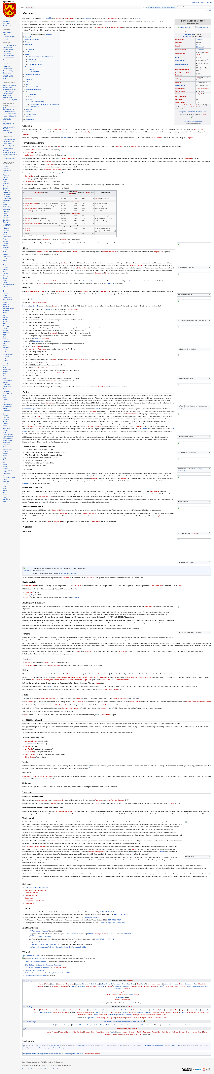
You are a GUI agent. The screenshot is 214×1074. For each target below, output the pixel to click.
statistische (46, 239)
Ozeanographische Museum (36, 846)
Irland (133, 984)
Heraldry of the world (9, 116)
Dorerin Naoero (7, 380)
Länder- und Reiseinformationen (36, 968)
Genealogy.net (7, 73)
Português (6, 415)
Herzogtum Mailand (93, 1025)
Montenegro (55, 986)
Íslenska (5, 317)
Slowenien (153, 986)
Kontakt (5, 39)
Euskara (5, 254)
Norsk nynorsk (7, 393)
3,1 (32, 936)
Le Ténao (107, 206)
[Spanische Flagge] (29, 1021)
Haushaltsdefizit (156, 586)
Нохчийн (5, 216)
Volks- (75, 191)
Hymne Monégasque (202, 88)
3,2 (34, 936)
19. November (30, 665)
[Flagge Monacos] (184, 27)
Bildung (27, 595)
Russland (109, 986)
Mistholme (6, 150)
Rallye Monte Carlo (119, 698)
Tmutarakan (126, 1034)
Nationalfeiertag (180, 91)
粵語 (4, 501)
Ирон (4, 402)
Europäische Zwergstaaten (34, 901)
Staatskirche (59, 291)
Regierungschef (180, 54)
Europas (130, 980)
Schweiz (133, 986)
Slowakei (146, 986)
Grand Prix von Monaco (47, 698)
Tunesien (150, 1018)
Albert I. (55, 359)
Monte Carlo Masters (105, 705)
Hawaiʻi (5, 287)
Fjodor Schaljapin (74, 677)
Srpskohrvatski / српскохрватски (8, 437)
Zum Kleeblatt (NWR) (9, 90)
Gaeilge (5, 273)
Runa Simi (6, 417)
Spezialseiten (7, 51)
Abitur (41, 283)
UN (40, 375)
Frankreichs (75, 597)
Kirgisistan (183, 1010)
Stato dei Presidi (190, 1025)
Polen (88, 986)
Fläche (177, 57)
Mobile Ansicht (61, 1069)
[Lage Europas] (28, 981)
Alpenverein (99, 800)
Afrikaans (6, 168)
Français (5, 267)
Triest (97, 803)
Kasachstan (151, 984)
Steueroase (29, 898)
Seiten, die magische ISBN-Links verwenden (47, 1053)
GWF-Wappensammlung (8, 108)
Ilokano (5, 313)
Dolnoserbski (7, 237)
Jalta (102, 1032)
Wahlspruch (189, 34)
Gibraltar (114, 994)
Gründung (178, 83)
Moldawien (40, 986)
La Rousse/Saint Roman (52, 169)
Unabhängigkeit (180, 85)
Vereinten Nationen (94, 426)
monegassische (100, 934)
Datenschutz (25, 1069)
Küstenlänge (198, 129)
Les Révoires (29, 181)
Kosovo (117, 1000)
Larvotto (47, 167)
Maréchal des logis (45, 496)
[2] (50, 18)
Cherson (87, 1032)
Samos (168, 1032)
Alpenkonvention (58, 800)
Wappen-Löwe (7, 98)
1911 (115, 677)
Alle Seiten (6, 24)
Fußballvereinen (77, 702)
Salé (163, 1032)
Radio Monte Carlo (29, 776)
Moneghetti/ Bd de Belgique (32, 223)
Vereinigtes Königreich (124, 1014)
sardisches (37, 346)
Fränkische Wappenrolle (7, 119)
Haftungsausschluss (50, 1069)
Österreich (81, 986)
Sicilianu (5, 430)
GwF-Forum (6, 66)
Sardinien (175, 1032)
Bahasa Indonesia (8, 308)
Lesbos (125, 1032)
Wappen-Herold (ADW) (10, 100)
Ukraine (182, 986)
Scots (4, 432)
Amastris (62, 1032)
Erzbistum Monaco (61, 373)
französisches (38, 341)
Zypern (140, 1034)
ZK (49, 522)
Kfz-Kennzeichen (180, 96)
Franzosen (133, 265)
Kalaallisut (6, 332)
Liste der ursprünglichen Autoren (47, 1048)
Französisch (199, 39)
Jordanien (129, 1018)
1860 (63, 349)
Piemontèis (6, 411)
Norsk (5, 395)
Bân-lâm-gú (6, 499)
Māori (4, 367)
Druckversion (7, 53)
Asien (115, 1003)
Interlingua (6, 306)
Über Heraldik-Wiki (36, 1069)
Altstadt (97, 198)
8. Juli (45, 367)
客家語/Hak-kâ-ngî (8, 284)
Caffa (74, 1032)
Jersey (136, 994)
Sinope (188, 1032)
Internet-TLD (179, 99)
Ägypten (106, 1018)
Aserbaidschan (58, 1010)
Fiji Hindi (5, 293)
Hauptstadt (178, 42)
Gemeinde (118, 146)
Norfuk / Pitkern (7, 406)
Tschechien (169, 986)
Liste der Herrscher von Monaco (36, 887)
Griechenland (126, 984)
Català (5, 213)
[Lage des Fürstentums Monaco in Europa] (193, 112)
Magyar (5, 302)
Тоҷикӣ (5, 460)
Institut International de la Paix (75, 359)
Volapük (5, 484)
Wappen (201, 31)
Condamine (28, 216)
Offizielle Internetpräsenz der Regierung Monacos (42, 965)
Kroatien (159, 984)
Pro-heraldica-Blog (8, 141)
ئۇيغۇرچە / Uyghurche (9, 471)
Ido (4, 315)
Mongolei (143, 1018)
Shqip (5, 447)
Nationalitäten (82, 268)
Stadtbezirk (194, 106)
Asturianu (6, 184)
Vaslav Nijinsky (48, 680)
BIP (180, 586)
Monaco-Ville (193, 105)
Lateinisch (186, 36)
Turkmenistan (81, 1014)
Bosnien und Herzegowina (65, 984)
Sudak (200, 1032)
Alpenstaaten (42, 800)
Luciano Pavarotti (100, 677)
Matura (46, 283)
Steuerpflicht (56, 510)
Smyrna (194, 1032)
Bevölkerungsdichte (181, 64)
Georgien (136, 1010)
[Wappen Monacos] (201, 27)
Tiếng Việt (6, 482)
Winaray (5, 486)
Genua (54, 306)
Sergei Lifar (87, 680)
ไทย (4, 462)
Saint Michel (29, 176)
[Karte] (193, 117)
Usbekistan (103, 1014)
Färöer (108, 994)
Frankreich (87, 18)
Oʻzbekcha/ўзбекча (9, 477)
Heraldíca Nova (7, 144)
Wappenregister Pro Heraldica (9, 127)
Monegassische (31, 281)
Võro (4, 263)
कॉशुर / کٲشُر (6, 339)
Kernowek (6, 347)
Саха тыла (6, 428)
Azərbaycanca (7, 186)
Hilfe (4, 34)
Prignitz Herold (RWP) (9, 85)
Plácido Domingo (87, 677)
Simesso (182, 1032)
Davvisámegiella (8, 434)
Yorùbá (5, 495)
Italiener (141, 265)
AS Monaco (29, 702)
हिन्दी (4, 291)
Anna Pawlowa (37, 680)
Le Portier (28, 231)
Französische (72, 934)
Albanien (41, 984)
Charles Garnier (103, 674)
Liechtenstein (174, 984)
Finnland (109, 984)
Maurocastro (147, 1032)
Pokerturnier (105, 715)
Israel (118, 1018)
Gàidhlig (5, 276)
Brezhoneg (6, 209)
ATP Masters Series (62, 705)
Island (138, 984)
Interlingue (6, 311)
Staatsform (178, 46)
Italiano (5, 319)
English (5, 245)
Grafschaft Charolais (78, 1025)
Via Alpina (53, 803)
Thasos (118, 1034)
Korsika (112, 1032)
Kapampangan (7, 404)
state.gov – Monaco (40, 931)
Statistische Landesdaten (34, 970)
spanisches (37, 338)
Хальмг (5, 490)
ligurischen (69, 281)
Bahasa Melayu (7, 376)
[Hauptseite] (10, 9)
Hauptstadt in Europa (92, 1053)
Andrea (123, 478)
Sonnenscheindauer (109, 252)
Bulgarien (78, 984)
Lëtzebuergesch (8, 354)
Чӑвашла (6, 228)
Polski (5, 408)
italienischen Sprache (89, 281)
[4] (34, 591)
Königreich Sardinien (133, 1025)
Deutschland (95, 984)
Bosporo (68, 1032)
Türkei (176, 986)
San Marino (117, 986)
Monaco (76, 196)
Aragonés (6, 175)
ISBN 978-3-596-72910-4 (105, 939)
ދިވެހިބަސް (5, 239)
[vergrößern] (210, 267)
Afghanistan (90, 1018)
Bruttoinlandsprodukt (182, 69)
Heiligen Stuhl (105, 291)
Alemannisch (7, 170)
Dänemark (85, 984)
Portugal (94, 986)
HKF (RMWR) (7, 95)
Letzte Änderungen (9, 37)
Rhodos (154, 1032)
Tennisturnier (47, 705)
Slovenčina (6, 442)
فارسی (5, 258)
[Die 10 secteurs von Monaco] (193, 121)
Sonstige (119, 992)
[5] (135, 616)
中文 (4, 497)
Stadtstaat (187, 105)
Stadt (59, 146)
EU (82, 429)
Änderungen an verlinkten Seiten (8, 48)
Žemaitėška (6, 190)
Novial (5, 397)
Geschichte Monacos (39, 303)
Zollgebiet (57, 522)
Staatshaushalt (30, 586)
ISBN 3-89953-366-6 (92, 917)
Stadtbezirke (187, 158)
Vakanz (40, 416)
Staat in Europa (77, 1053)
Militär (27, 597)
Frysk (4, 271)
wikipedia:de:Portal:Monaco (35, 962)
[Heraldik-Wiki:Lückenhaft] (27, 569)
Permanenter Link (8, 55)
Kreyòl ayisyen (7, 300)
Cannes (77, 651)
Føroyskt (5, 265)
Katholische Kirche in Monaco (35, 890)
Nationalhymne (180, 88)
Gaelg (5, 282)
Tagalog (5, 464)
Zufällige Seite (7, 26)
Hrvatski (5, 295)
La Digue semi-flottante (37, 942)
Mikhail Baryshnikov (122, 680)
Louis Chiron (29, 752)
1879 (68, 674)
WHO (38, 367)
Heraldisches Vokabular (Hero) (10, 155)
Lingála (5, 360)
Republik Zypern (161, 1014)
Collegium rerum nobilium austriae (8, 76)
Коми (4, 345)
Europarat (52, 381)
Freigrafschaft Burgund (63, 1025)
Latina (5, 350)
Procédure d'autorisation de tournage (42, 944)
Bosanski (6, 211)
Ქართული (6, 326)
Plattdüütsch (6, 384)
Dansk (5, 232)
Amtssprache (179, 39)
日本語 (5, 321)
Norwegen (73, 986)
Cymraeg (6, 230)
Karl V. (79, 336)
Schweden (126, 986)
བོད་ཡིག (5, 205)
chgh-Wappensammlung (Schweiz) (8, 123)
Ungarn (188, 986)
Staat (49, 146)
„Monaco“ (53, 1045)
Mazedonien (202, 984)
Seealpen (25, 134)
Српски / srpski (7, 449)
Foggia (98, 1032)
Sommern (74, 252)
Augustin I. (53, 333)
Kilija (107, 1032)
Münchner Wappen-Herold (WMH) (9, 92)
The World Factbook (43, 936)
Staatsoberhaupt (180, 50)
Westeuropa (69, 18)
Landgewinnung (90, 132)
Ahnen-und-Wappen (9, 71)
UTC (201, 94)
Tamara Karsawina (60, 680)
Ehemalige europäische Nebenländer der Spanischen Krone (123, 1021)
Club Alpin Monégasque (115, 800)
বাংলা (4, 202)
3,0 (30, 936)
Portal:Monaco (30, 903)
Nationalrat (49, 403)
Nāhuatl (5, 382)
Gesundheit (29, 592)
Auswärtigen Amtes (59, 968)
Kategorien (27, 1053)
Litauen (181, 984)
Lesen (145, 7)
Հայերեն (6, 304)
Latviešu (5, 365)
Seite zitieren (7, 60)
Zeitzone (178, 94)
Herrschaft (26, 306)
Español (5, 250)
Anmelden (209, 2)
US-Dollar (77, 586)
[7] (149, 853)
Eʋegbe (5, 241)
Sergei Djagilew (131, 677)
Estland (102, 984)
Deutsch (5, 166)
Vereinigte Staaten (139, 1014)
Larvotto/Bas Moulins (31, 208)
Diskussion (29, 7)
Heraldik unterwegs (9, 158)
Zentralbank (63, 513)
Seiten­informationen (9, 58)
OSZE (130, 1006)
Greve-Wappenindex (9, 114)
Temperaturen (158, 252)
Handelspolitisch (28, 424)
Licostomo (132, 1032)
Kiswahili (5, 453)
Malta (195, 984)
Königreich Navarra (106, 1025)
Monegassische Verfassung (34, 975)
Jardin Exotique (56, 841)
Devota (47, 662)
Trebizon (134, 1034)
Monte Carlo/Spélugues (31, 203)
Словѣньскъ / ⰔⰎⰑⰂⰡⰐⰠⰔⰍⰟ (7, 225)
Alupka (49, 1032)
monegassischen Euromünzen (101, 516)
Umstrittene (119, 997)
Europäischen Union (92, 424)
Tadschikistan (191, 1012)
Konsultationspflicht (133, 414)
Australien (99, 1018)
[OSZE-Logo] (28, 1007)
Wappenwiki (6, 131)
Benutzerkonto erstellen (198, 2)
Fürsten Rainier (114, 387)
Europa (204, 114)
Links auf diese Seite (9, 45)
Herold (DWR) (7, 87)
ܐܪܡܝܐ (4, 181)
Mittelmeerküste (111, 18)
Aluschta (55, 1032)
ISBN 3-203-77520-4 (121, 914)
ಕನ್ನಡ (4, 334)
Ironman (104, 708)
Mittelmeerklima (42, 252)
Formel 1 (78, 698)
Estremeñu (6, 256)
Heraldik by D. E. (8, 148)
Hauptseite (6, 21)
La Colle (28, 179)
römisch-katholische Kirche (34, 291)
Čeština (5, 222)
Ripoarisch (6, 341)
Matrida (139, 1032)
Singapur (190, 138)
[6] (90, 767)
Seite (22, 7)
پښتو (4, 413)
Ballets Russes (145, 677)
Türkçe (5, 466)
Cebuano (6, 218)
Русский (5, 424)
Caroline (94, 478)
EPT (26, 715)
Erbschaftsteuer (116, 27)
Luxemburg (188, 984)
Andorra (47, 984)
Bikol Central (7, 192)
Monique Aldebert (31, 741)
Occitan (5, 400)
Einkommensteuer (100, 27)
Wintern (59, 252)
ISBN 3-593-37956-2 (106, 912)
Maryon (27, 746)
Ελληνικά (5, 243)
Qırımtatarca (6, 220)
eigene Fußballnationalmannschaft (198, 702)
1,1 (32, 930)
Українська (6, 473)
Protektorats (93, 411)
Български (6, 200)
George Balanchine (75, 680)
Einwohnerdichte (156, 138)
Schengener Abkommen (34, 426)
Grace (98, 683)
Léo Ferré (28, 749)
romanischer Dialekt (49, 281)
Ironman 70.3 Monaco (70, 708)
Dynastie (25, 483)
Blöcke (88, 192)
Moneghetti (50, 164)
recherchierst (63, 573)
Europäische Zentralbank (164, 516)
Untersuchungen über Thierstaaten (112, 922)
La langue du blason (9, 139)
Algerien (112, 1018)
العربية (5, 179)
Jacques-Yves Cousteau (110, 689)
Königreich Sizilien (147, 1025)
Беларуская (6, 194)
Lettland (165, 984)
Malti (4, 378)
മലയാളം (6, 371)
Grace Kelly (102, 387)
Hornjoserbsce (7, 297)
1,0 (30, 930)
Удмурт (5, 468)
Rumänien (101, 986)
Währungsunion (88, 513)
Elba (53, 1025)
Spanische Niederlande (176, 1025)
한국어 (5, 337)
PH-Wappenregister (9, 111)
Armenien (49, 1010)
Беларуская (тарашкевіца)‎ (7, 197)
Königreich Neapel (120, 1025)
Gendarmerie (154, 491)
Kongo (5, 328)
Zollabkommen (95, 522)
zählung (70, 193)
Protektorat (45, 338)
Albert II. (145, 429)
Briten (107, 273)
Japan (123, 1018)
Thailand (164, 1018)
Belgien (53, 984)
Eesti (4, 252)
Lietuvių (5, 363)
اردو (4, 475)
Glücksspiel (65, 578)
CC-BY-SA (49, 1065)
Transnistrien (125, 1000)
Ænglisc (5, 177)
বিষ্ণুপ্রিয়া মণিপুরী (7, 207)
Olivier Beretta (30, 757)
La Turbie (194, 533)
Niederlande (64, 986)
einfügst (74, 573)
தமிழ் (4, 458)
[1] (207, 59)
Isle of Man (129, 994)
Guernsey (121, 994)
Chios (92, 1032)
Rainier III (50, 686)
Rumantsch (6, 419)
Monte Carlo (29, 152)
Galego (5, 278)
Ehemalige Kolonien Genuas (127, 1028)
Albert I (134, 849)
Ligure (5, 358)
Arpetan (5, 269)
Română (5, 421)
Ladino (5, 352)
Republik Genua (72, 309)
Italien (139, 18)
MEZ (197, 94)
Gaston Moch (103, 359)
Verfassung (135, 146)
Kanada (167, 1010)
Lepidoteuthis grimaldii (97, 851)
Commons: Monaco (31, 955)
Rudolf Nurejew (105, 680)
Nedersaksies (7, 387)
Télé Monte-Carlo (45, 776)
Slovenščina (6, 445)
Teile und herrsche (68, 158)
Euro (197, 78)
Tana (113, 1034)
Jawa (4, 324)
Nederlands (6, 391)
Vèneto (5, 479)
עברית (4, 289)
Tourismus (90, 578)
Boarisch (5, 188)
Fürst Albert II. (200, 50)
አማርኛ (5, 173)
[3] (182, 585)
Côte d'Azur (122, 651)
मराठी (4, 374)
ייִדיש (4, 492)
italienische (110, 934)
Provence (47, 309)
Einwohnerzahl (179, 60)
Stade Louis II (135, 702)
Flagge (184, 31)
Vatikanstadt (64, 138)
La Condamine (30, 155)
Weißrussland (126, 989)
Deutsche (98, 273)
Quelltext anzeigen (154, 7)
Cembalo (80, 1032)
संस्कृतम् (5, 426)
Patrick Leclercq (30, 754)
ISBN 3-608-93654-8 (115, 920)
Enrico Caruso (62, 677)
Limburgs (6, 356)
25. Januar (28, 662)
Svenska (5, 451)
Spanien (160, 986)
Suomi (5, 260)
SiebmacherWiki (8, 133)
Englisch (111, 283)
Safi (159, 1032)
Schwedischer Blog (9, 152)
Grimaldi (36, 306)
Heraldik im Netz (8, 68)
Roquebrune (42, 349)
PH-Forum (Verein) (8, 79)
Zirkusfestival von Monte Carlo (65, 811)
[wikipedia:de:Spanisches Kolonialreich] (144, 1021)
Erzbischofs (84, 291)
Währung (178, 79)
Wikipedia (80, 1045)
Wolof (4, 488)
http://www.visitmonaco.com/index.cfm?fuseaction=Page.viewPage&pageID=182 (57, 947)
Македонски (7, 369)
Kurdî (4, 343)
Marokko (136, 1018)
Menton (31, 349)
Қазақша (5, 330)
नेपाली (4, 389)
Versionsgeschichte (168, 7)
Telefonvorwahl (180, 102)
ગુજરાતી (5, 280)
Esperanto (6, 247)
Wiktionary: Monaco (39, 958)
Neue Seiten (7, 32)
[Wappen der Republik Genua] (33, 1029)
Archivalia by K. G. (8, 146)
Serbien (139, 986)
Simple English (7, 440)
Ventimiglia (88, 651)
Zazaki (5, 234)
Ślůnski (5, 455)
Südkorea (157, 1018)
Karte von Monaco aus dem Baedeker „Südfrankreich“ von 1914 (47, 973)
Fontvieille (47, 161)
